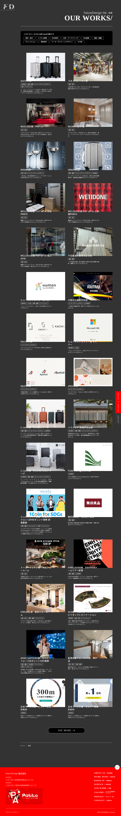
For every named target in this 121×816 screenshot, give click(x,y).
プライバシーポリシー (12, 812)
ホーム (23, 745)
